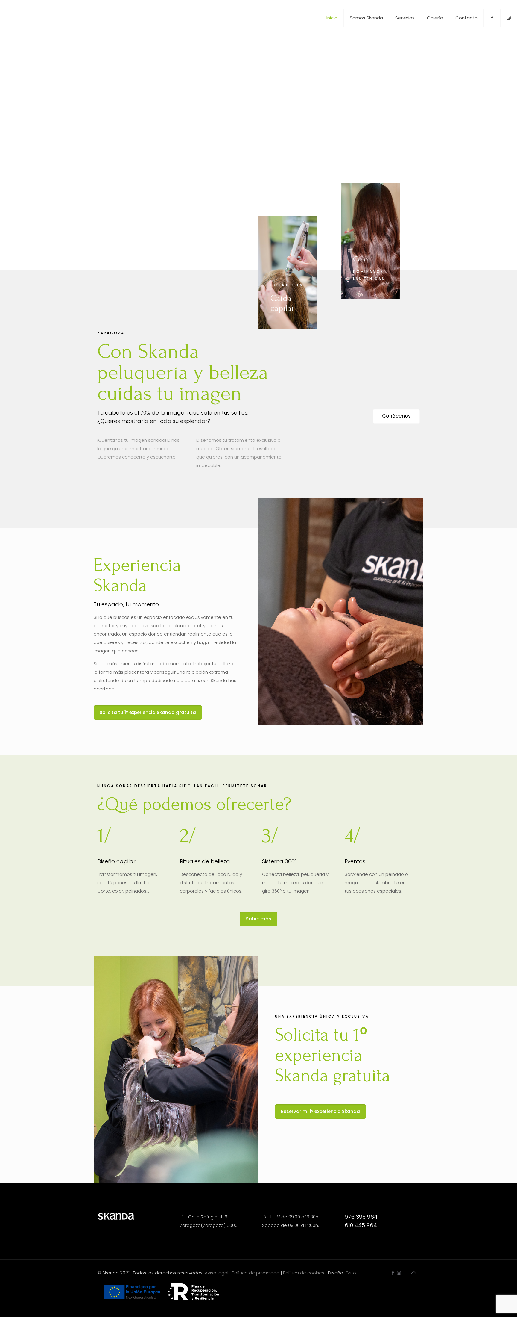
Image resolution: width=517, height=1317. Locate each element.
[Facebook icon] (392, 1273)
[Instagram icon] (399, 1273)
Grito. (351, 1273)
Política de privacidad (255, 1273)
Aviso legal (216, 1273)
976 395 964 (361, 1217)
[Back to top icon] (413, 1272)
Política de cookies (303, 1273)
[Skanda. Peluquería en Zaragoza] (36, 18)
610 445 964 (361, 1225)
